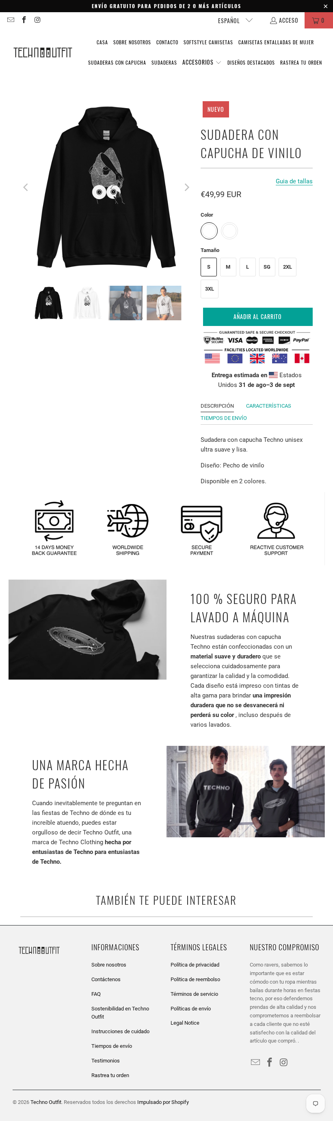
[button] (202, 62)
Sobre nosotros (108, 965)
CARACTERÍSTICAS (268, 406)
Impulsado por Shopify (163, 1102)
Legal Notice (185, 1023)
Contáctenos (106, 979)
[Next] (186, 187)
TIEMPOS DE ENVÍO (224, 418)
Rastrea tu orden (110, 1075)
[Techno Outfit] (42, 52)
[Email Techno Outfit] (10, 20)
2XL (287, 267)
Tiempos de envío (111, 1046)
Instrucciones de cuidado (120, 1031)
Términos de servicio (194, 994)
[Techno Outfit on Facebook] (24, 20)
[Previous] (26, 187)
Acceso (288, 20)
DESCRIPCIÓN (217, 406)
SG (267, 267)
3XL (209, 289)
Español (230, 20)
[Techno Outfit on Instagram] (37, 20)
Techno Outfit (45, 1102)
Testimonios (105, 1061)
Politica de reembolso (195, 979)
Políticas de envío (191, 1009)
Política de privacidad (195, 965)
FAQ (96, 994)
